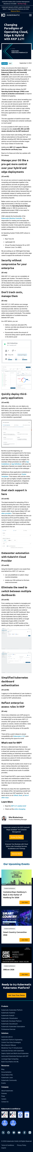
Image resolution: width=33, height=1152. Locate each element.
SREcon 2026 (8, 969)
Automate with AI (6, 1037)
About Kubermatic (7, 1091)
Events (3, 1083)
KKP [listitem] (10, 63)
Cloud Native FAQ (7, 1075)
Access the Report (16, 837)
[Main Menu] (30, 15)
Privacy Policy (21, 1145)
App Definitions (16, 464)
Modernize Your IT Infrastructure (11, 1048)
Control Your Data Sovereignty (11, 1042)
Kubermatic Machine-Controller (11, 218)
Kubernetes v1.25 (19, 736)
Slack (20, 795)
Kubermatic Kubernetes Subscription (13, 1026)
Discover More (16, 854)
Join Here (25, 902)
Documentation (6, 1072)
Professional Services (8, 1029)
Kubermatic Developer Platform (11, 1021)
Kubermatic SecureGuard (9, 1024)
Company (4, 1087)
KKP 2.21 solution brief (18, 806)
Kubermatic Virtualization (9, 1018)
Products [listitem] (4, 63)
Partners (4, 1093)
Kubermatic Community (9, 1080)
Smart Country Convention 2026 (15, 933)
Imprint (3, 1148)
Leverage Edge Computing (9, 1059)
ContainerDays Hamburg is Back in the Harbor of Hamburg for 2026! (15, 895)
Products (4, 1006)
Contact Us (4, 1102)
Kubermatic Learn (7, 1077)
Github (16, 795)
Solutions (4, 1033)
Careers (3, 1099)
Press (3, 1096)
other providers (6, 513)
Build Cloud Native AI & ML (10, 1062)
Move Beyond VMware (8, 1045)
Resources (5, 1066)
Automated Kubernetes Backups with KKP (14, 1056)
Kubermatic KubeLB (7, 1015)
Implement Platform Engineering (11, 1040)
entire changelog (19, 809)
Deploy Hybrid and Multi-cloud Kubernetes (15, 1053)
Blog (2, 1069)
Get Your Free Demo (16, 995)
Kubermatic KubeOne (8, 1013)
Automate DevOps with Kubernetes (12, 1051)
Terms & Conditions (7, 1145)
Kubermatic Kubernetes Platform (11, 1010)
